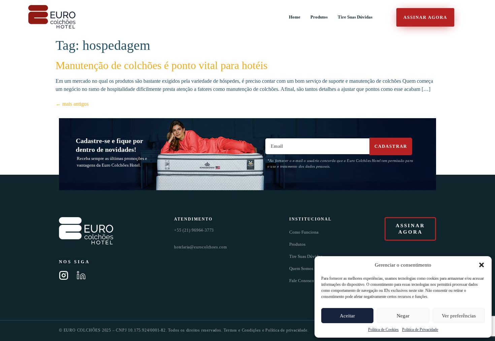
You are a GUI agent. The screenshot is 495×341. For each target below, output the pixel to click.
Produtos (319, 17)
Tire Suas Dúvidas (355, 17)
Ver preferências (459, 315)
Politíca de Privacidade (420, 329)
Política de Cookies (383, 329)
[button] (481, 265)
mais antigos (72, 104)
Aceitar (347, 315)
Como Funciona (304, 232)
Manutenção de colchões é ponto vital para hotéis (161, 65)
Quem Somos (301, 268)
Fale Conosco (301, 280)
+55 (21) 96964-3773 (194, 230)
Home (294, 17)
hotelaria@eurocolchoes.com (200, 247)
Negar (403, 315)
